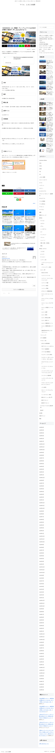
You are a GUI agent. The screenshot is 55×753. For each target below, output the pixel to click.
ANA (3, 185)
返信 (34, 285)
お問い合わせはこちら (44, 743)
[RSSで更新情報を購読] (20, 200)
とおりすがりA (42, 711)
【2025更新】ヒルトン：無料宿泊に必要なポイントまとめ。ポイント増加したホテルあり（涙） (46, 700)
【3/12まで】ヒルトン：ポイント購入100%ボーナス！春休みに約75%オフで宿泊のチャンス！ (46, 716)
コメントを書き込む (18, 289)
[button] (33, 46)
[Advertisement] (27, 15)
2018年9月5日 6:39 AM (6, 258)
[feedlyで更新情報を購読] (17, 200)
